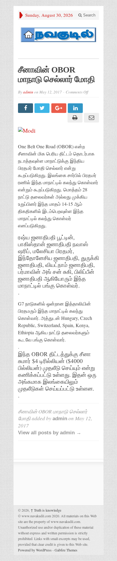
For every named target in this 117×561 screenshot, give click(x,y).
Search (88, 15)
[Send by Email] (90, 118)
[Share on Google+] (59, 108)
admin (28, 92)
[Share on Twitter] (42, 108)
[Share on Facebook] (26, 108)
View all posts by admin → (49, 433)
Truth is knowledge (46, 510)
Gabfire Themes (66, 550)
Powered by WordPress (35, 550)
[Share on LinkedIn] (76, 108)
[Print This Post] (74, 118)
